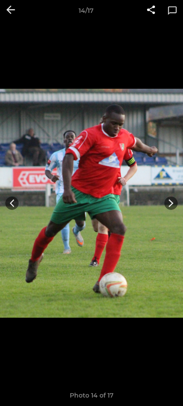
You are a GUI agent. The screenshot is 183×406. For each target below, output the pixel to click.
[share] (151, 10)
